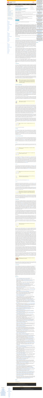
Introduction (8, 22)
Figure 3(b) (28, 168)
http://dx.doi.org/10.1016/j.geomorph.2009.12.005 (21, 359)
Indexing (3, 388)
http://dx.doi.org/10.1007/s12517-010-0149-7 (25, 305)
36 (31, 92)
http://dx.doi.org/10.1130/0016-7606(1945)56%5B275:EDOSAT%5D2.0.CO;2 (23, 307)
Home (9, 4)
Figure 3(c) (20, 185)
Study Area (8, 23)
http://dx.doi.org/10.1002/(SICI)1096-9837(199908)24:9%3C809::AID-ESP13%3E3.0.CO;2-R (25, 373)
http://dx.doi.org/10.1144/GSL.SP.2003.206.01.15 (21, 286)
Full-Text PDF (31, 6)
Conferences (21, 4)
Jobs (34, 4)
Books (17, 4)
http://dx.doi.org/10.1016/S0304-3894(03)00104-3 (21, 326)
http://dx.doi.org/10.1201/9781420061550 (31, 303)
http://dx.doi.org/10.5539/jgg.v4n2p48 (19, 375)
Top (7, 32)
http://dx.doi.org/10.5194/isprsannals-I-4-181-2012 (30, 342)
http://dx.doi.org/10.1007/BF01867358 (21, 324)
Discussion (8, 26)
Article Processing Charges (10, 10)
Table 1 (33, 107)
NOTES (8, 29)
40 (32, 111)
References (8, 28)
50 (25, 205)
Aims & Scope (8, 8)
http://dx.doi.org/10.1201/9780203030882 (20, 295)
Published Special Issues (9, 18)
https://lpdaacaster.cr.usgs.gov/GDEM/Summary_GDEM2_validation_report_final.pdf (24, 345)
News (26, 4)
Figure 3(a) (21, 157)
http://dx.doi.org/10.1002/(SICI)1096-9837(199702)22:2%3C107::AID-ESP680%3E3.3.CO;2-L (40, 31)
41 (33, 111)
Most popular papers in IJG (10, 13)
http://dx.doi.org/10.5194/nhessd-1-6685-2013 (40, 41)
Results (8, 25)
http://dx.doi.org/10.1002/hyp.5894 (31, 337)
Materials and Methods (9, 24)
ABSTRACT (8, 21)
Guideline (3, 390)
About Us (30, 4)
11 (26, 44)
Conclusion (8, 27)
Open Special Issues (9, 17)
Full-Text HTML (31, 7)
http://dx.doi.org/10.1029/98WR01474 (30, 367)
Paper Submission (9, 11)
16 (15, 46)
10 (15, 43)
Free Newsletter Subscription (3, 392)
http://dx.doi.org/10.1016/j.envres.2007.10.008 (39, 21)
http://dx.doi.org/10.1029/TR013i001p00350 (22, 346)
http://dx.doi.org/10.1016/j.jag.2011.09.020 (29, 339)
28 (25, 54)
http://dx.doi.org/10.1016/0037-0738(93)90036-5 (24, 291)
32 (35, 76)
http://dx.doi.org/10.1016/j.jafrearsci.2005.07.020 (27, 280)
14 (23, 238)
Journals (13, 4)
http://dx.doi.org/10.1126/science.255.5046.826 (39, 28)
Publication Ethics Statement (10, 14)
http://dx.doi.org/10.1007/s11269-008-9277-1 (40, 11)
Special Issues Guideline (3, 395)
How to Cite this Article (32, 9)
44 (32, 114)
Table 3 (18, 131)
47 (24, 205)
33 (21, 77)
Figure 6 (30, 233)
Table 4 (23, 139)
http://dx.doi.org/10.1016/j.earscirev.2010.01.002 (20, 294)
